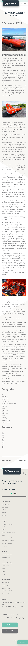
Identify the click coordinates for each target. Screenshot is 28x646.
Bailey (3, 535)
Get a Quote (5, 585)
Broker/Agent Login (7, 591)
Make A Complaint (7, 543)
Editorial (4, 405)
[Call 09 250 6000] (22, 4)
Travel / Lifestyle (6, 422)
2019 (3, 442)
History (4, 529)
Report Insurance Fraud (8, 538)
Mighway (4, 412)
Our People (5, 527)
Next (25, 460)
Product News (5, 419)
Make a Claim (5, 593)
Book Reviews (5, 398)
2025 (3, 432)
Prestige (4, 417)
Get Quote (22, 642)
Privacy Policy (20, 618)
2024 (3, 434)
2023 (3, 436)
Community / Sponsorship (9, 403)
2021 (3, 439)
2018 (3, 444)
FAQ (3, 560)
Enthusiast (4, 406)
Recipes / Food (6, 420)
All (2, 394)
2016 (3, 448)
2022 (3, 437)
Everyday (4, 515)
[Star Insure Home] (10, 4)
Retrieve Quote (6, 588)
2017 (3, 446)
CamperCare (5, 401)
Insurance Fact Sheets (7, 563)
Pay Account (5, 582)
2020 (3, 441)
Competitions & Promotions (9, 574)
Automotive (5, 396)
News (3, 415)
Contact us (5, 546)
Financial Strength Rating (8, 532)
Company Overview (7, 524)
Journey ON (5, 410)
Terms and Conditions (8, 618)
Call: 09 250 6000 (8, 490)
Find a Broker (5, 565)
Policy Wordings (6, 557)
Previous (8, 460)
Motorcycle (5, 413)
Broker (3, 399)
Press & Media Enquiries (8, 540)
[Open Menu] (25, 3)
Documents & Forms (7, 554)
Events (3, 408)
